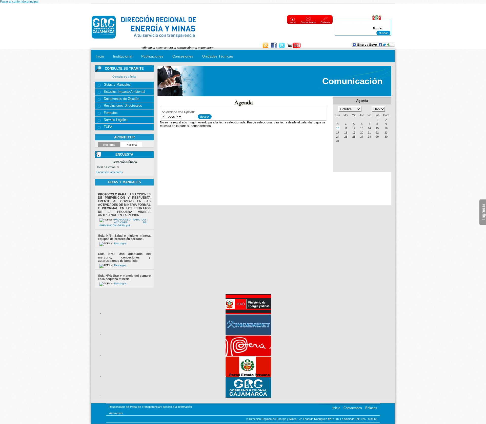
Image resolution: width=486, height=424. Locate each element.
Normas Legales (116, 120)
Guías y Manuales (117, 84)
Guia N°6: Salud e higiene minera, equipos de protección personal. (124, 237)
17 (337, 132)
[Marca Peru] (248, 354)
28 (369, 136)
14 (369, 128)
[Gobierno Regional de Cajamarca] (248, 396)
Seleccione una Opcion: (178, 112)
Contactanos (308, 22)
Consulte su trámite (124, 76)
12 (353, 128)
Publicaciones (152, 56)
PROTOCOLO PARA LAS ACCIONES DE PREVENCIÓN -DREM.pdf (123, 222)
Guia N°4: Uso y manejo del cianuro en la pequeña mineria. (124, 277)
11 (346, 128)
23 (386, 132)
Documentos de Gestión (121, 99)
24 (337, 136)
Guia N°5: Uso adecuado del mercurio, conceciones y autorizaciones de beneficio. (124, 257)
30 (386, 136)
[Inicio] (144, 40)
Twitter (282, 46)
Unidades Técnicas (217, 56)
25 (345, 136)
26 (353, 136)
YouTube (294, 46)
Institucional (122, 56)
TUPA (108, 127)
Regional (109, 144)
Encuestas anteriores (109, 172)
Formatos (111, 113)
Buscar (377, 28)
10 (337, 128)
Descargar (120, 243)
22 (377, 132)
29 (377, 136)
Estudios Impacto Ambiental (124, 92)
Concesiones (182, 56)
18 (345, 132)
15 (377, 128)
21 (369, 132)
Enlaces (325, 22)
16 (386, 128)
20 (361, 132)
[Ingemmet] (248, 333)
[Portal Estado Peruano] (248, 375)
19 (353, 132)
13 (361, 128)
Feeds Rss (266, 46)
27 (361, 136)
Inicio (293, 22)
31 (337, 140)
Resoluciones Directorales (123, 105)
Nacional (132, 144)
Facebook (274, 46)
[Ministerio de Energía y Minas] (248, 313)
